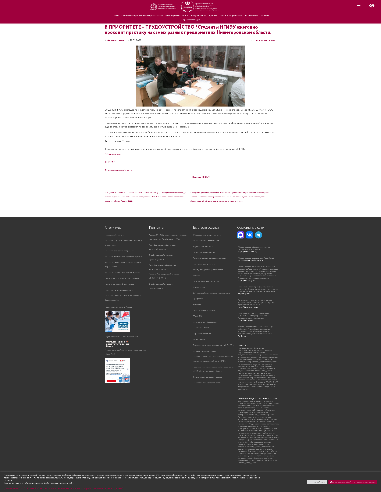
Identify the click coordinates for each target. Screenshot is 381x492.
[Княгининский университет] (186, 6)
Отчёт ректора (200, 339)
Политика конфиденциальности (119, 290)
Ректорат (197, 275)
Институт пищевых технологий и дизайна (123, 272)
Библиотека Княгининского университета (211, 293)
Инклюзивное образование (205, 322)
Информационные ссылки (204, 351)
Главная (115, 15)
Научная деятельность (203, 246)
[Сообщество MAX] (240, 234)
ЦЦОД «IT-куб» (251, 15)
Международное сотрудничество (208, 269)
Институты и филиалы (230, 15)
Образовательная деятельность (207, 235)
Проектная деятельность (204, 252)
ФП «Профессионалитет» (176, 15)
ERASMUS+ (198, 316)
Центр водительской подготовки (119, 284)
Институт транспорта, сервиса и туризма (123, 256)
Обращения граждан (190, 19)
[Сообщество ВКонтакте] (249, 234)
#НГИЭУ (110, 162)
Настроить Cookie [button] (317, 482)
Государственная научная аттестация (209, 258)
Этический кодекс (201, 327)
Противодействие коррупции (206, 281)
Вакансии (197, 304)
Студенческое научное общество (207, 377)
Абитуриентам (196, 15)
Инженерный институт (115, 235)
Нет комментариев (264, 40)
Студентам (212, 15)
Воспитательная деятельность (206, 240)
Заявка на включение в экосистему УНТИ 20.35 (214, 345)
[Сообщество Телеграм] (258, 234)
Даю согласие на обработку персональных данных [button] (352, 482)
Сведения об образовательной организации (141, 15)
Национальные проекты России (118, 307)
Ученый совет (199, 287)
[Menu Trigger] (358, 5)
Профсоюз (198, 298)
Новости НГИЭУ (201, 177)
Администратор (116, 40)
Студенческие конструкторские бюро (121, 336)
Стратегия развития (202, 333)
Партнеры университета (204, 264)
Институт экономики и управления (120, 250)
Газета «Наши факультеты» (204, 310)
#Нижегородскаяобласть (118, 170)
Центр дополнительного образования (122, 278)
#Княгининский (113, 154)
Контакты (265, 15)
